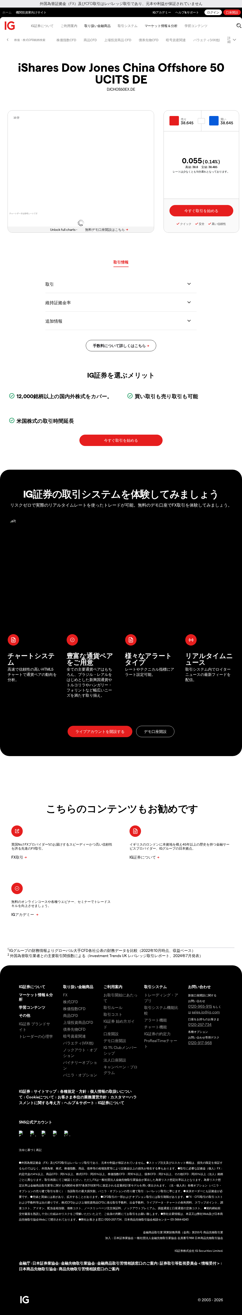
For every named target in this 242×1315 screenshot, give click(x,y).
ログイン (213, 12)
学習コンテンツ (196, 26)
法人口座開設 (115, 1060)
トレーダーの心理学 (36, 1036)
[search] (239, 25)
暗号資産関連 (176, 40)
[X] (44, 1133)
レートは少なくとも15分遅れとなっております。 (201, 171)
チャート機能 (155, 1027)
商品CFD (90, 40)
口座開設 (232, 12)
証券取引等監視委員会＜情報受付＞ (190, 1263)
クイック (185, 223)
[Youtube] (56, 1133)
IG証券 (24, 1091)
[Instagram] (33, 1133)
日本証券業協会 (45, 1263)
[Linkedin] (67, 1133)
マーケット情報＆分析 (161, 26)
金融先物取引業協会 (78, 1263)
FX (65, 995)
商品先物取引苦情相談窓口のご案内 (89, 1268)
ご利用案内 (69, 26)
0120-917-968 (200, 1042)
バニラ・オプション (80, 1075)
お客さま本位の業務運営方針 (82, 1097)
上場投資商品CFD (78, 1022)
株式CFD (70, 1001)
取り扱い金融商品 (97, 26)
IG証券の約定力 (157, 1033)
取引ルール (113, 1007)
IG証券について (42, 26)
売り (183, 119)
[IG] (10, 25)
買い (223, 119)
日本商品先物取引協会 (38, 1268)
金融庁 (24, 1263)
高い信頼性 (219, 223)
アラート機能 (155, 1020)
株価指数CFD (66, 40)
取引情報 (121, 262)
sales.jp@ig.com (206, 1012)
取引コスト (113, 1014)
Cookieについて (40, 1097)
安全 (201, 223)
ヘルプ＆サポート (79, 1102)
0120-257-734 (200, 1024)
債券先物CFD (148, 40)
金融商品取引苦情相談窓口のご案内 (127, 1263)
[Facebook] (22, 1133)
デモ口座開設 (115, 1040)
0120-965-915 (200, 1006)
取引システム (127, 26)
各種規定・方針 (73, 1091)
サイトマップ (45, 1091)
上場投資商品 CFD (117, 40)
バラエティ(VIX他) (206, 40)
